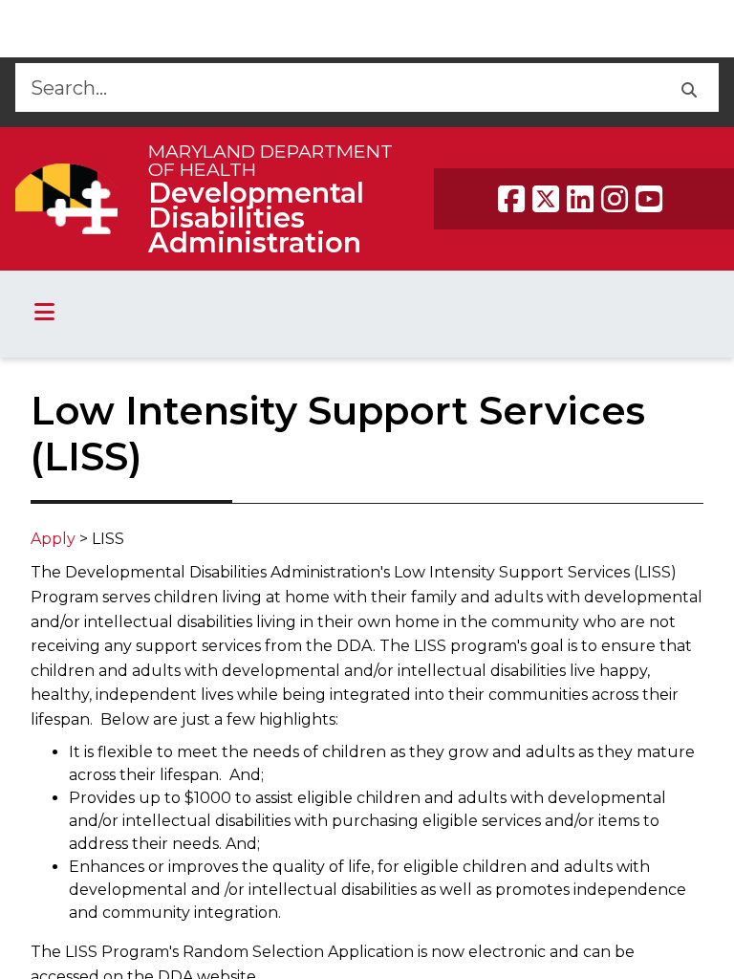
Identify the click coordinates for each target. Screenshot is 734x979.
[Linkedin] (580, 199)
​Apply (53, 539)
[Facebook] (511, 199)
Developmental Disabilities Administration (256, 217)
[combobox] (336, 87)
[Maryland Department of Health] (66, 198)
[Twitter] (545, 199)
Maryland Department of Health (270, 160)
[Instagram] (614, 199)
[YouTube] (649, 199)
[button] (688, 87)
